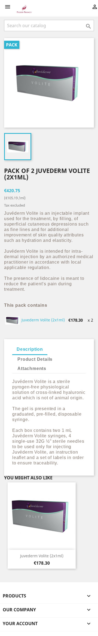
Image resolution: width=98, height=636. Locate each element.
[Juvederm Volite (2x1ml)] (12, 319)
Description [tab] (30, 349)
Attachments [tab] (31, 368)
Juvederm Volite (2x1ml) (43, 319)
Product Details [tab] (35, 359)
